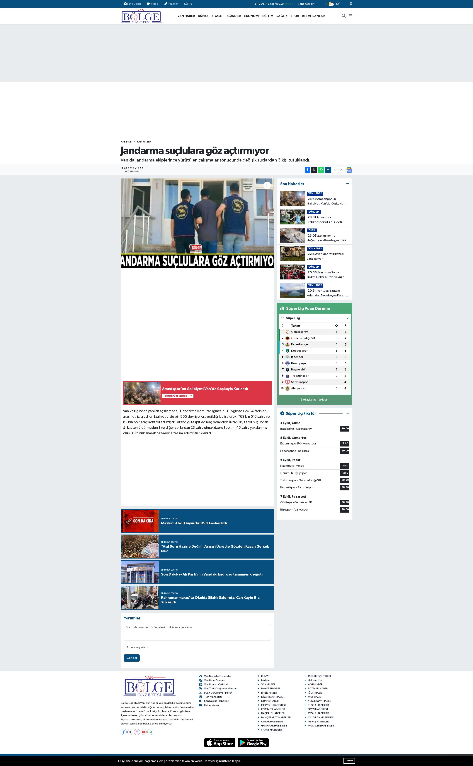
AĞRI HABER (315, 684)
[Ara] (343, 16)
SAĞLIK (281, 16)
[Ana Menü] (350, 16)
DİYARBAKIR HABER (272, 696)
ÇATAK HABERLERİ (272, 721)
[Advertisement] (236, 53)
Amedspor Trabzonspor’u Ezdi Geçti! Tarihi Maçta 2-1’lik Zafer (325, 220)
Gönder (131, 657)
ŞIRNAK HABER (270, 701)
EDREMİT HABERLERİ (273, 709)
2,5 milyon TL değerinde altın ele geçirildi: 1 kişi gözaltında (327, 238)
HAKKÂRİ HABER (270, 688)
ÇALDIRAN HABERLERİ (321, 717)
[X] (130, 732)
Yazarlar (173, 3)
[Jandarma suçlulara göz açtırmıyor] (197, 223)
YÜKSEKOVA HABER (319, 701)
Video (154, 3)
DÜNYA (203, 16)
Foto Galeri (134, 3)
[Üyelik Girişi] (349, 4)
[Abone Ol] (349, 170)
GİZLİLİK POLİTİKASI (319, 676)
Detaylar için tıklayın (315, 399)
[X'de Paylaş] (314, 170)
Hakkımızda (315, 680)
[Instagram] (137, 732)
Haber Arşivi (211, 705)
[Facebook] (124, 732)
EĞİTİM (267, 16)
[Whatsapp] (150, 732)
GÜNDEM (234, 16)
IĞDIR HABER (315, 692)
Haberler (126, 141)
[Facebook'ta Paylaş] (307, 170)
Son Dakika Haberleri (216, 701)
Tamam (349, 761)
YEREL (312, 230)
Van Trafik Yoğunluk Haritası (220, 688)
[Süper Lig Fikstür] (347, 413)
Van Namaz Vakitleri (216, 684)
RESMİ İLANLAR (313, 16)
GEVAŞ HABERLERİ (318, 721)
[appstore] (220, 742)
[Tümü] (347, 184)
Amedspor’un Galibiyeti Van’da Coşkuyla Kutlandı (325, 201)
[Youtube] (144, 732)
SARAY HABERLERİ (272, 729)
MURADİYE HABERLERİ (321, 725)
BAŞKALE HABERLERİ (273, 713)
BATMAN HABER (318, 688)
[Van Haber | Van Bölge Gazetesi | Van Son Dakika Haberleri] (141, 16)
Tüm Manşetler (213, 696)
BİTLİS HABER (269, 692)
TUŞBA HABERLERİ (318, 705)
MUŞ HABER (315, 696)
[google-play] (253, 742)
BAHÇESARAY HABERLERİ (276, 717)
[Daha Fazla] (328, 170)
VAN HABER (186, 16)
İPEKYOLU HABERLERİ (273, 705)
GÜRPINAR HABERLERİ (274, 725)
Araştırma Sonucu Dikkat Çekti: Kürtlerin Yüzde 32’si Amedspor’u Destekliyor (327, 275)
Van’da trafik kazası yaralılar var (325, 256)
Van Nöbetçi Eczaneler (217, 676)
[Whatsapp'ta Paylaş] (321, 170)
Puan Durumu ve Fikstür (218, 692)
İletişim (265, 680)
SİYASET (218, 16)
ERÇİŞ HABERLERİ (318, 709)
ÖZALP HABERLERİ (318, 713)
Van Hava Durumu (214, 680)
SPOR (295, 16)
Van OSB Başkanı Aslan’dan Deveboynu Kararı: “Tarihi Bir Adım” (326, 293)
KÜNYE (188, 3)
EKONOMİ (251, 16)
